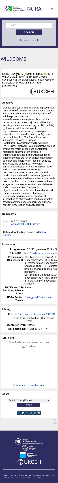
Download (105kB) (20, 224)
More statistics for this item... (29, 385)
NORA (34, 9)
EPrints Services (10, 477)
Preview (36, 224)
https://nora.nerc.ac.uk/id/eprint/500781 (33, 314)
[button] (55, 422)
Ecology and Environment (38, 297)
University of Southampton (33, 477)
